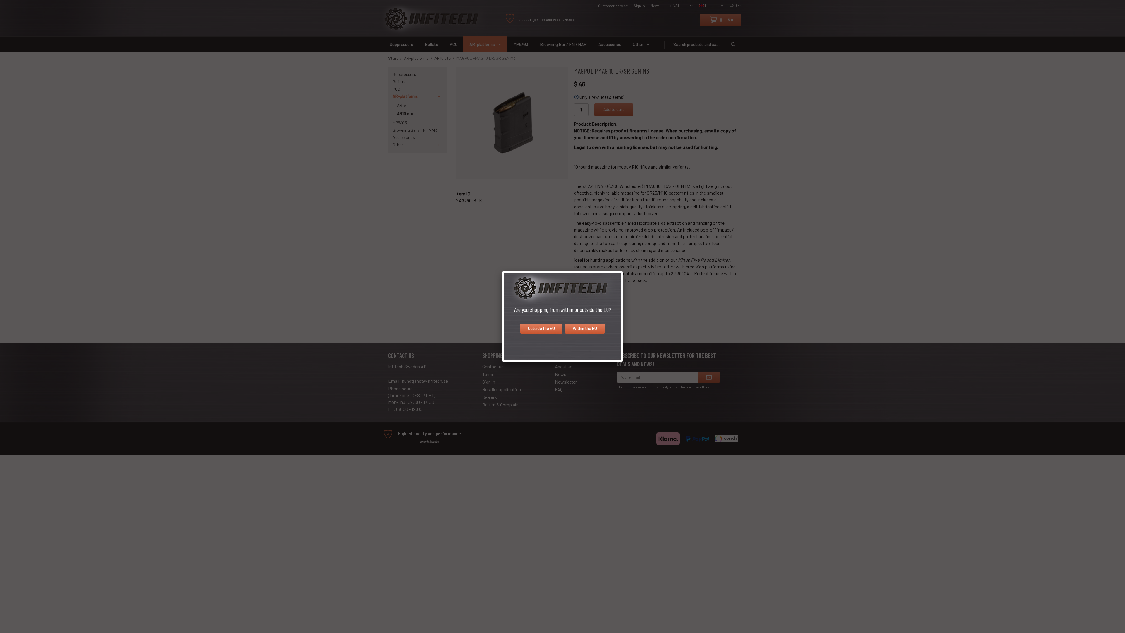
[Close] (622, 271)
